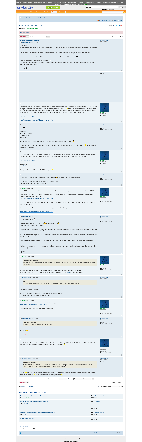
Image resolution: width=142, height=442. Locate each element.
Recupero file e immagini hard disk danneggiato (34, 401)
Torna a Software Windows (27, 386)
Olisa (25, 414)
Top (121, 70)
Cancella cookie (102, 432)
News (25, 11)
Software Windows (43, 17)
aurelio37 (26, 397)
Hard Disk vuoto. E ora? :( (30, 25)
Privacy (63, 438)
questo (68, 272)
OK (85, 4)
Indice (23, 17)
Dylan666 (28, 28)
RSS (100, 20)
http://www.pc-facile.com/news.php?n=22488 (33, 305)
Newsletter (69, 438)
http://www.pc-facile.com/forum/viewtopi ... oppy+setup (36, 198)
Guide (31, 11)
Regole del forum (24, 32)
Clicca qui (67, 4)
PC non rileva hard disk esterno (29, 407)
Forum (54, 11)
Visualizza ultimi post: (53, 378)
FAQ (104, 20)
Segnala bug (76, 438)
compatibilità (46, 303)
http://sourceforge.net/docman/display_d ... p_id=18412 (36, 120)
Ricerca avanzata (85, 438)
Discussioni (97, 401)
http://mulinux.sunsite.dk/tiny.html (30, 166)
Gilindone (26, 420)
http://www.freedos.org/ (27, 116)
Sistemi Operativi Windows (101, 395)
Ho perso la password (108, 9)
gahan (36, 28)
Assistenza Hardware (100, 406)
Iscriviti (115, 20)
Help (45, 438)
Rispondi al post (23, 36)
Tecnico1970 (27, 408)
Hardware (38, 11)
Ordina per (70, 378)
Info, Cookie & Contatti (54, 438)
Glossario (61, 11)
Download (47, 11)
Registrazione (53, 7)
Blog (42, 438)
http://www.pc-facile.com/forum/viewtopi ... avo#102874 (36, 211)
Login (120, 20)
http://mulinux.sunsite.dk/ (27, 160)
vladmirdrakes (26, 42)
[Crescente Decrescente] (88, 378)
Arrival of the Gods (96, 438)
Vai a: (99, 386)
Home (19, 11)
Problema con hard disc (27, 418)
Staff (95, 432)
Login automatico (91, 9)
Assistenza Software (31, 17)
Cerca (109, 20)
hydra (32, 28)
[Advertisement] (59, 86)
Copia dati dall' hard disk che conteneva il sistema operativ (37, 412)
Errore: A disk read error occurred (30, 396)
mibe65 (26, 403)
